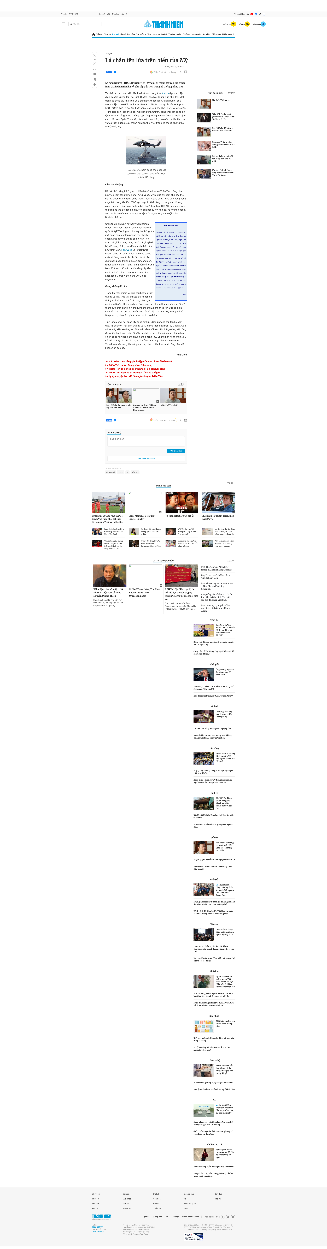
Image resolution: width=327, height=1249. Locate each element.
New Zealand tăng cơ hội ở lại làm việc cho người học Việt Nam (225, 932)
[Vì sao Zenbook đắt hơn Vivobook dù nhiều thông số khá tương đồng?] (204, 1070)
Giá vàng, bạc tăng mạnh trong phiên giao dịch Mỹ (224, 714)
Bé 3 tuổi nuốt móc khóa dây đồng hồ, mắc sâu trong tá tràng (214, 1039)
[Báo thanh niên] (163, 24)
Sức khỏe (140, 34)
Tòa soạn (175, 1217)
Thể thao (187, 34)
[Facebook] (256, 14)
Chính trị (99, 34)
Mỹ (127, 472)
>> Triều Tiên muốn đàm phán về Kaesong (128, 365)
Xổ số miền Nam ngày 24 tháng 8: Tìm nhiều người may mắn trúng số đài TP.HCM (213, 781)
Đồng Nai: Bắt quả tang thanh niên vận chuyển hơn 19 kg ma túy (214, 643)
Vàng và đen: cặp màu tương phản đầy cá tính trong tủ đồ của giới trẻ (213, 1174)
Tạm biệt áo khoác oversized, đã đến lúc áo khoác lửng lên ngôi (225, 1153)
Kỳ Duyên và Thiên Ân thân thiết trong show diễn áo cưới (213, 867)
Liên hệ (124, 14)
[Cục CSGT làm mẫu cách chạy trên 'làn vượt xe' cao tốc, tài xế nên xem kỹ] (204, 1110)
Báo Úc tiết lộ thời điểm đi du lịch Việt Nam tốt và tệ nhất (213, 816)
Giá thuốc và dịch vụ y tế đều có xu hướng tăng (225, 1023)
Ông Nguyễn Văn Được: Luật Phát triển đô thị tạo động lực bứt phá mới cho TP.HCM (225, 630)
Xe (204, 34)
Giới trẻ (148, 34)
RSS (166, 1217)
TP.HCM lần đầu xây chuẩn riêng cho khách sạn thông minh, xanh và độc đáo (224, 803)
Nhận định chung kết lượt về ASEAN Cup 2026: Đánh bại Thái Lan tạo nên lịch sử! (214, 1004)
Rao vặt (218, 1199)
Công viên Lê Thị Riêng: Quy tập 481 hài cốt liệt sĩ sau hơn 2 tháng (214, 652)
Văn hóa (171, 34)
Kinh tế (123, 34)
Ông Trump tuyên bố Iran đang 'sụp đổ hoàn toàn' (225, 672)
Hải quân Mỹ (110, 472)
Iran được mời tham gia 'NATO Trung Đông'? (213, 696)
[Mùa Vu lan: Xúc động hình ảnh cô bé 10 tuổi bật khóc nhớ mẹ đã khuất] (204, 758)
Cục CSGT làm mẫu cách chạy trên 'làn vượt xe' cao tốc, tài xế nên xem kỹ (225, 1109)
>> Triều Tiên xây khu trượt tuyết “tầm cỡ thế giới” (133, 372)
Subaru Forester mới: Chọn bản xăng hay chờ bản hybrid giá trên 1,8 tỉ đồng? (213, 1123)
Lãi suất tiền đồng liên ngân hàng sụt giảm (212, 728)
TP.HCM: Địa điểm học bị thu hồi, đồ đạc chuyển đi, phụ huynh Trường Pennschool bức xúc (214, 949)
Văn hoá (157, 1199)
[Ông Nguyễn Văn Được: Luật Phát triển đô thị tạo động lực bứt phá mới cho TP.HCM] (204, 630)
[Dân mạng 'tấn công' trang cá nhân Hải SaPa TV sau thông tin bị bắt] (204, 847)
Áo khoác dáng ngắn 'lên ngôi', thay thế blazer (213, 1166)
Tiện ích (115, 14)
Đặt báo (146, 1217)
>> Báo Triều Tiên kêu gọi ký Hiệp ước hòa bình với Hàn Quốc (139, 361)
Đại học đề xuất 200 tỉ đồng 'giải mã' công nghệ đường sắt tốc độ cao (214, 959)
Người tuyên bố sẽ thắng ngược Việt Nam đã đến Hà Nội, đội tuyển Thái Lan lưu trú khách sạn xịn (225, 981)
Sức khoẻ (127, 1199)
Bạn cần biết (104, 14)
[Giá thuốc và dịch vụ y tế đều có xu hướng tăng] (204, 1026)
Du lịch (164, 34)
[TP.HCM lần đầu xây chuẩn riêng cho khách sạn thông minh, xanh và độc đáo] (204, 803)
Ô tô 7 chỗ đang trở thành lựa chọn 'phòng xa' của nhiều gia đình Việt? (213, 1132)
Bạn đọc (218, 1194)
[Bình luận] (94, 74)
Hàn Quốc (126, 250)
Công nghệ (197, 34)
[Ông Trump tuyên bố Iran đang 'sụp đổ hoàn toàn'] (204, 674)
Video (208, 34)
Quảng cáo (157, 1217)
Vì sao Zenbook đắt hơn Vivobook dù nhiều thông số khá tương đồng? (224, 1069)
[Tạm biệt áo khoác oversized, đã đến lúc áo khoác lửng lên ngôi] (204, 1154)
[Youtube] (251, 14)
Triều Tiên (135, 472)
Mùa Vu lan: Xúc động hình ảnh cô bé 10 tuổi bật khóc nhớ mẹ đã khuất (225, 757)
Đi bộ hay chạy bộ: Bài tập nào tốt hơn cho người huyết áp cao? (212, 1048)
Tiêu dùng (216, 34)
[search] (85, 24)
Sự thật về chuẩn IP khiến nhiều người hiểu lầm (214, 1089)
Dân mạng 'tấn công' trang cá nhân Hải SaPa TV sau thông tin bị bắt (225, 847)
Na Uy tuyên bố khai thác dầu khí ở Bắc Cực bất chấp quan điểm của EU (214, 687)
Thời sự (107, 34)
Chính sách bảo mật (190, 1217)
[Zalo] (264, 14)
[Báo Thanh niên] (101, 1217)
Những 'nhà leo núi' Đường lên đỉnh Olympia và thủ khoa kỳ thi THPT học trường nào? (214, 903)
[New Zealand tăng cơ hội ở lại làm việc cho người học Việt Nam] (204, 934)
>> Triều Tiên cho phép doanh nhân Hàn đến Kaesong (135, 369)
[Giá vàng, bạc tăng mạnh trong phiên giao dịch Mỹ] (204, 716)
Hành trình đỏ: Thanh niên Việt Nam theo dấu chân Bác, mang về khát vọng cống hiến (213, 912)
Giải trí (179, 34)
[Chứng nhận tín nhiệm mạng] (193, 1237)
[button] (94, 55)
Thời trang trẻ (228, 34)
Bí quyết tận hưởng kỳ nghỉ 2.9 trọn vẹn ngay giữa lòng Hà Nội (213, 771)
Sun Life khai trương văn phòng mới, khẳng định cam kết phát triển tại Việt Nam (213, 736)
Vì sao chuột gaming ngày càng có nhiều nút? (213, 1082)
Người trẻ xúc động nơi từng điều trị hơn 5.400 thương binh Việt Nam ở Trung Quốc (225, 890)
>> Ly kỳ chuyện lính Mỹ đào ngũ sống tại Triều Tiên (134, 376)
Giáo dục (156, 34)
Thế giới (115, 34)
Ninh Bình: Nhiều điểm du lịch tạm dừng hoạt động (213, 825)
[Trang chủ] (93, 34)
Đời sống (131, 34)
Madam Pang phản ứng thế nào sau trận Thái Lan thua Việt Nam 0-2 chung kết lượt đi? (213, 994)
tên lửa (165, 93)
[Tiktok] (260, 14)
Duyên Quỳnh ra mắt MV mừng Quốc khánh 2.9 (214, 860)
